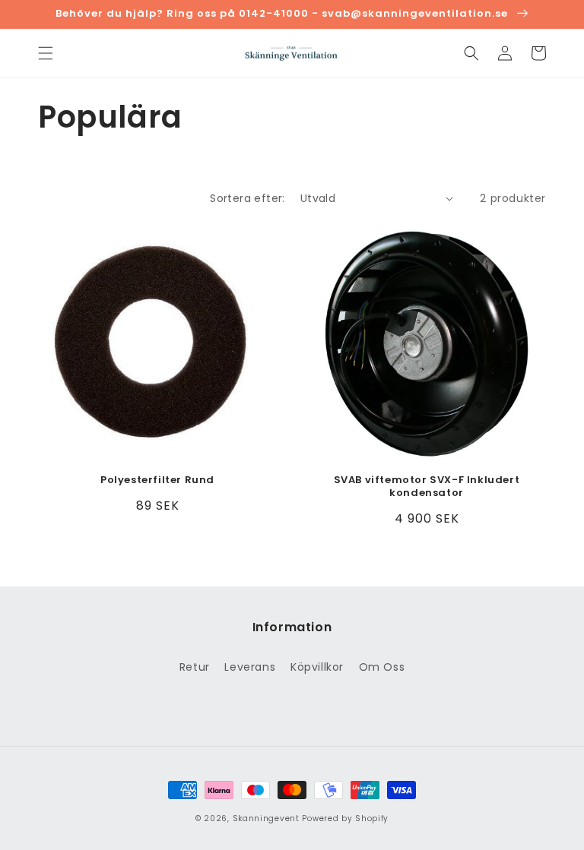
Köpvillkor (317, 667)
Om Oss (382, 667)
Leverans (249, 667)
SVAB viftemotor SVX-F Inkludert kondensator (427, 487)
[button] (45, 53)
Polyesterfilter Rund (157, 480)
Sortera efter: (247, 198)
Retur (194, 667)
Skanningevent (266, 818)
